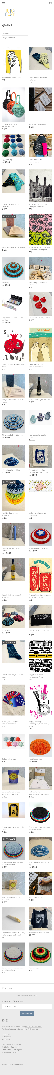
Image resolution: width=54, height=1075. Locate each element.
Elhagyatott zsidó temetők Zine (13, 828)
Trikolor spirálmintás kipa (12, 435)
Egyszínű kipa (7, 160)
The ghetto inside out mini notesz (13, 401)
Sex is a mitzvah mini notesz (13, 247)
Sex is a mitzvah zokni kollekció (38, 79)
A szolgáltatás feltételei (11, 1044)
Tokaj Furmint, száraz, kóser (40, 400)
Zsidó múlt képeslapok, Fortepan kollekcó (38, 205)
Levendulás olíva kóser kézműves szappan (11, 793)
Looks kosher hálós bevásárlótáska (9, 125)
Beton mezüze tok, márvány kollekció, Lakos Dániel (13, 934)
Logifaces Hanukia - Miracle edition (13, 319)
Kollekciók (6, 1034)
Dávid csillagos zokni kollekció (10, 205)
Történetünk (7, 1037)
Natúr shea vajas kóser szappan (11, 898)
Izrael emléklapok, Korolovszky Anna (36, 366)
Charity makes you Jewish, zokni (12, 676)
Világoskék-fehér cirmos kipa (39, 863)
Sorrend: (5, 34)
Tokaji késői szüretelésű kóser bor (11, 596)
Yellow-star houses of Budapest (37, 514)
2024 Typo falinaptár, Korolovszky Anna (10, 723)
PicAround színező (36, 897)
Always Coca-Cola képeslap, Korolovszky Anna (40, 596)
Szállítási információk (10, 1047)
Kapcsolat (6, 1039)
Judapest (19, 1064)
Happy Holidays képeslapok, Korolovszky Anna (39, 724)
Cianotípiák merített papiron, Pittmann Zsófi (38, 471)
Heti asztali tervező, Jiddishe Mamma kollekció (40, 793)
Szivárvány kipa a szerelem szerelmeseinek (40, 828)
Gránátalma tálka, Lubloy (39, 318)
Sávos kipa (6, 283)
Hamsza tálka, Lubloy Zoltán (38, 436)
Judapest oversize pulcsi (39, 933)
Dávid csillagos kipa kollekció (10, 514)
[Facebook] (3, 1020)
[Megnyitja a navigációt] (4, 3)
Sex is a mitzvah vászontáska (35, 161)
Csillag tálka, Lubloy (10, 759)
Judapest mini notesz (38, 124)
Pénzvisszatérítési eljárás (12, 1050)
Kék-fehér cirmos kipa (11, 470)
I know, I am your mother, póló (39, 631)
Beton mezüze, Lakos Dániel (10, 549)
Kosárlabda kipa (35, 759)
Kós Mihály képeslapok (11, 78)
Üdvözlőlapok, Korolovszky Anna (13, 366)
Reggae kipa (34, 968)
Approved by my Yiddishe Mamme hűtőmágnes (39, 248)
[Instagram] (7, 1020)
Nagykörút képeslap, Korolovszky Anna (37, 676)
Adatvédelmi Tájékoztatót (27, 1029)
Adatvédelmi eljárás (10, 1052)
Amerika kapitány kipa (38, 548)
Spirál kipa (6, 630)
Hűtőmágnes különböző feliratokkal (39, 284)
